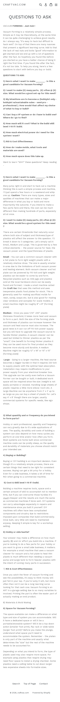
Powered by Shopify (41, 693)
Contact (43, 683)
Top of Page (29, 683)
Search (16, 683)
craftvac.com (14, 4)
